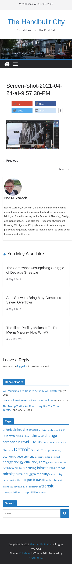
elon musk (55, 456)
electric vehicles (42, 456)
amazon (33, 429)
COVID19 (36, 442)
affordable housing (15, 430)
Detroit (22, 449)
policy (59, 474)
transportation (11, 492)
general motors (54, 462)
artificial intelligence (48, 429)
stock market (35, 486)
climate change (44, 435)
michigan (10, 473)
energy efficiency (25, 462)
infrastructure (47, 468)
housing (31, 468)
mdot (61, 468)
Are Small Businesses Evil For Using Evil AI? (28, 400)
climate (27, 436)
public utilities (52, 480)
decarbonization (57, 442)
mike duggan (27, 474)
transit (47, 486)
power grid (8, 480)
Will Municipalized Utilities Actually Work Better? (31, 391)
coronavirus (11, 442)
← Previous (10, 160)
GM (64, 462)
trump (24, 492)
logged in (22, 366)
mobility (43, 474)
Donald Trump (40, 450)
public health (21, 480)
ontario (52, 474)
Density (8, 450)
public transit (36, 480)
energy (8, 462)
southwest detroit (19, 486)
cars (20, 436)
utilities (34, 492)
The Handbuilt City (36, 22)
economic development (18, 456)
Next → (64, 169)
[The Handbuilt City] (36, 41)
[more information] (61, 110)
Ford (42, 462)
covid (25, 442)
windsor (42, 492)
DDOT (45, 442)
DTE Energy (56, 450)
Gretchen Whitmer (14, 468)
